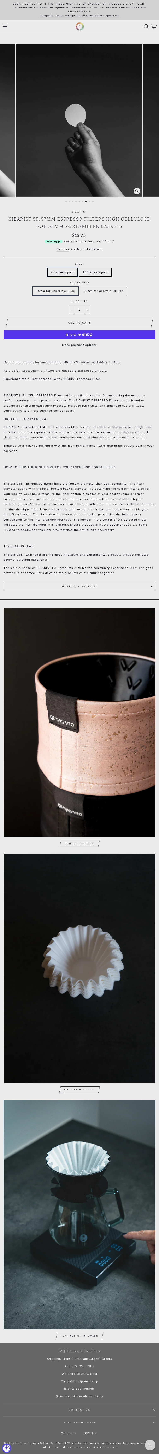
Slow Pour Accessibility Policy (79, 1396)
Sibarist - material (79, 586)
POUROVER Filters (79, 1089)
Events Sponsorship (79, 1389)
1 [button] (66, 202)
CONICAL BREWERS (80, 843)
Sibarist (79, 212)
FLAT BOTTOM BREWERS (79, 1336)
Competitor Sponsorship (79, 1381)
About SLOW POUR (79, 1366)
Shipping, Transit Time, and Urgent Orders (79, 1359)
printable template (140, 504)
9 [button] (93, 202)
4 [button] (76, 202)
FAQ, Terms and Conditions (79, 1351)
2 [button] (70, 202)
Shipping (63, 249)
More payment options (79, 345)
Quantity (79, 301)
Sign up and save (79, 1422)
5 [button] (80, 202)
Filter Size (79, 282)
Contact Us (79, 1409)
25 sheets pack (62, 272)
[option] (79, 10)
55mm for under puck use (55, 291)
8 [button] (90, 202)
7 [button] (86, 202)
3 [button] (73, 202)
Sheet (79, 264)
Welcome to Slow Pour (79, 1374)
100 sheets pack (95, 272)
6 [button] (83, 202)
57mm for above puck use (103, 291)
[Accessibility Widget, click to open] (6, 1448)
